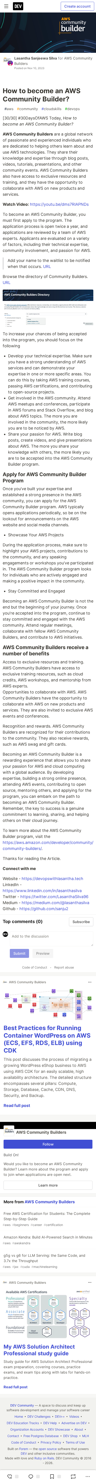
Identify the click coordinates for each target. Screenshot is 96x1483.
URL (47, 266)
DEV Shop (70, 1436)
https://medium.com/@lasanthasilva (55, 902)
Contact (13, 1436)
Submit (19, 953)
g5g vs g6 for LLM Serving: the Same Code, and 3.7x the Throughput (44, 1261)
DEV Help (50, 1423)
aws (8, 109)
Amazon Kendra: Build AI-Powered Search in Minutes (47, 1240)
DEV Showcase (59, 1429)
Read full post (17, 1105)
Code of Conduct (34, 967)
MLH (85, 1436)
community (27, 109)
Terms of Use (75, 1442)
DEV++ (60, 1416)
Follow (48, 1144)
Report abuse (64, 967)
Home (19, 1416)
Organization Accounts (27, 1429)
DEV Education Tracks (23, 1423)
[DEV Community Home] (18, 6)
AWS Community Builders (50, 1201)
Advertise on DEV (74, 1423)
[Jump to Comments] (33, 1476)
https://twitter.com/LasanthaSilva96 (54, 896)
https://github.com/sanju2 (43, 908)
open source (48, 1449)
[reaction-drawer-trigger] (12, 1476)
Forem (23, 1449)
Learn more (48, 1185)
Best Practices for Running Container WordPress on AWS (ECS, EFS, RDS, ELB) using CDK (47, 1039)
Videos (74, 1416)
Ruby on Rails (44, 1458)
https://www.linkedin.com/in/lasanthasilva (42, 890)
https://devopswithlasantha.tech (52, 878)
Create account (77, 6)
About (78, 1429)
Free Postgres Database (41, 1436)
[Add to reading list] (54, 1476)
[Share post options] (87, 1476)
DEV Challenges (38, 1416)
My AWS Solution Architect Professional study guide (39, 1350)
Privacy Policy (51, 1442)
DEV (24, 1453)
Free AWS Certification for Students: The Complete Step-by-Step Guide (46, 1219)
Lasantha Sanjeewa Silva (35, 58)
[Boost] (73, 1476)
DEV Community (22, 1405)
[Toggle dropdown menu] (89, 982)
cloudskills (51, 109)
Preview (43, 953)
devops (72, 109)
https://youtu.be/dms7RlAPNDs (59, 204)
